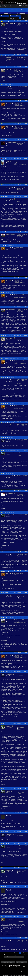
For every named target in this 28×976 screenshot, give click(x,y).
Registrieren (19, 5)
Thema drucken (5, 15)
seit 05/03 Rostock (21, 495)
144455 (25, 335)
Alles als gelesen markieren (14, 965)
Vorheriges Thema (7, 13)
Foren (10, 5)
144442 (25, 66)
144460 (25, 436)
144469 (25, 652)
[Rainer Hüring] (3, 71)
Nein (5, 21)
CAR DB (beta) (13, 11)
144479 (25, 937)
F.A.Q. (20, 9)
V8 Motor (6, 6)
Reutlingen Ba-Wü (20, 25)
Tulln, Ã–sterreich (20, 144)
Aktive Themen (14, 9)
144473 (25, 812)
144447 (25, 158)
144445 (25, 123)
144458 (25, 403)
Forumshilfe (15, 966)
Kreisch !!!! (5, 886)
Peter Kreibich (10, 55)
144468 (25, 617)
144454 (25, 306)
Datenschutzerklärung (17, 971)
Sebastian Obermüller (9, 84)
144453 (25, 292)
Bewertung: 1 (13, 15)
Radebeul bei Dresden (21, 236)
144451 (25, 244)
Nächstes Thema (20, 13)
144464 (25, 512)
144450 (25, 231)
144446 (25, 139)
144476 (25, 867)
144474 (25, 831)
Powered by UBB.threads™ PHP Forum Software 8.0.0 (14, 975)
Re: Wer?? (5, 831)
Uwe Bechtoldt (10, 292)
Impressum (8, 971)
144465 (25, 551)
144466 (25, 570)
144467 (25, 592)
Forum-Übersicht (6, 9)
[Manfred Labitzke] (3, 495)
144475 (25, 843)
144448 (25, 184)
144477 (25, 886)
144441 (25, 54)
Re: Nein (5, 55)
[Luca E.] (3, 105)
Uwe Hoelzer (11, 552)
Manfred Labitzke (10, 512)
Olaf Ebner (11, 184)
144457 (25, 376)
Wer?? (4, 813)
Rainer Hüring (11, 653)
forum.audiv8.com (3, 5)
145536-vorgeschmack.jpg (9, 882)
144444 (25, 100)
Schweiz (19, 90)
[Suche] (26, 9)
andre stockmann (10, 358)
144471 (25, 723)
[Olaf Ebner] (2, 164)
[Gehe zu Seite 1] (16, 18)
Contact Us (8, 966)
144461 (25, 450)
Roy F (12, 100)
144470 (25, 671)
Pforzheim (20, 455)
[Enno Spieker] (3, 340)
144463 (25, 490)
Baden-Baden (20, 189)
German (1, 6)
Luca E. (12, 21)
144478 (25, 916)
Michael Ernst (11, 245)
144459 (25, 421)
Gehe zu (5, 954)
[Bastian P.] (3, 728)
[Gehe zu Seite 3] (27, 18)
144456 (25, 358)
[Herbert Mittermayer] (3, 144)
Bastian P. (11, 886)
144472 (25, 788)
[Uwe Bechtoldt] (3, 442)
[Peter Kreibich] (3, 25)
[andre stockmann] (3, 236)
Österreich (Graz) (20, 729)
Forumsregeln (4, 965)
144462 (25, 473)
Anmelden (26, 5)
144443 (25, 84)
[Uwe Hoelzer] (3, 454)
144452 (25, 277)
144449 (25, 196)
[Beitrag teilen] (22, 20)
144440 (25, 20)
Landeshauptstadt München (21, 59)
